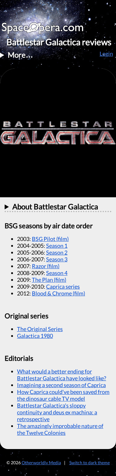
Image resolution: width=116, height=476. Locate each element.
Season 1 (56, 245)
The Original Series (40, 328)
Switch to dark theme (89, 462)
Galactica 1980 (35, 335)
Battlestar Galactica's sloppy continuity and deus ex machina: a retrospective (57, 412)
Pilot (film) (50, 238)
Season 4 (56, 272)
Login (106, 53)
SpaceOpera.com (46, 30)
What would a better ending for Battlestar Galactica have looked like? (61, 375)
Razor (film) (45, 266)
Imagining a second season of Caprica (61, 385)
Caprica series (63, 286)
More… (20, 54)
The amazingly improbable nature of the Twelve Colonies (60, 429)
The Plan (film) (49, 279)
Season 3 (56, 259)
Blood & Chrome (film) (58, 293)
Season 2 (56, 252)
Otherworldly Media (41, 462)
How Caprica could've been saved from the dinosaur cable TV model (63, 395)
